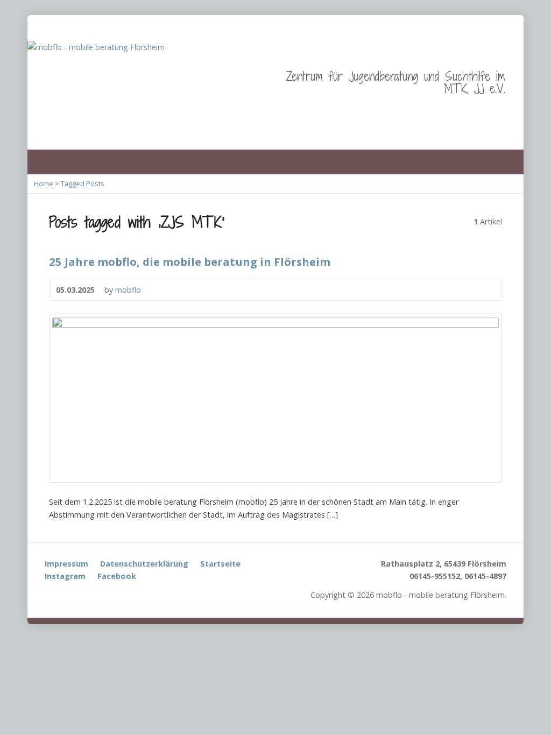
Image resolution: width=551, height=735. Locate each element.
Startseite (220, 564)
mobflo (128, 290)
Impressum (66, 564)
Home (43, 183)
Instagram (65, 576)
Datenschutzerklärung (144, 564)
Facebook (116, 576)
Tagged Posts (82, 183)
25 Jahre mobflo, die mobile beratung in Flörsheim (189, 261)
